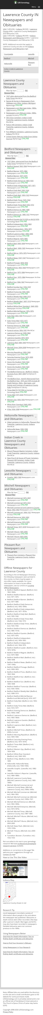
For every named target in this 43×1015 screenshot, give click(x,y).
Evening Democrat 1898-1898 (18, 326)
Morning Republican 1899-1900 (18, 352)
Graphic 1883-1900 (14, 477)
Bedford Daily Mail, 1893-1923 (18, 195)
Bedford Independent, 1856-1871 (19, 229)
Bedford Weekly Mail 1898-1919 (19, 297)
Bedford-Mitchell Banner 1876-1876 (20, 311)
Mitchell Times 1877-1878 (16, 527)
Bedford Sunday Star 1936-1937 (19, 287)
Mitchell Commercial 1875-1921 (19, 503)
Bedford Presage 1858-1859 (17, 263)
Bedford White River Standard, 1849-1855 (22, 306)
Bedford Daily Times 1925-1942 (18, 200)
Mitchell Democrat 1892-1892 (18, 517)
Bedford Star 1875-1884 (16, 272)
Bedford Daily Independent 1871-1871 (21, 186)
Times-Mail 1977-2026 (15, 395)
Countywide (8, 54)
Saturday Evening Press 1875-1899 (20, 357)
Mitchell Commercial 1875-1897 (19, 498)
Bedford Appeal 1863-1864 (17, 166)
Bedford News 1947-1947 (16, 258)
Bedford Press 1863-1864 (16, 268)
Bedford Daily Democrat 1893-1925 (20, 181)
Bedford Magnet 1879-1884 (17, 239)
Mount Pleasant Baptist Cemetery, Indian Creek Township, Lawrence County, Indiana (23, 452)
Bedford (7, 58)
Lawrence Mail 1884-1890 (16, 343)
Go (26, 91)
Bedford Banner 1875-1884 (17, 171)
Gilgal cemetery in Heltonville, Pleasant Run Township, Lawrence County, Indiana (23, 423)
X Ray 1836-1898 (13, 409)
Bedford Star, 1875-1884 (16, 277)
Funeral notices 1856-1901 (17, 330)
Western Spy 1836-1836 (16, 400)
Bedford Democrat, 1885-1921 (18, 215)
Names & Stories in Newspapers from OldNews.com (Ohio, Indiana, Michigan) (21, 102)
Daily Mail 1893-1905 (14, 316)
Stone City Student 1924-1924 (18, 362)
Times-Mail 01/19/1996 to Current (19, 390)
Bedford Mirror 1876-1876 (17, 253)
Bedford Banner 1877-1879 (17, 176)
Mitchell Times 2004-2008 (16, 347)
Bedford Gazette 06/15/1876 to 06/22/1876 (23, 219)
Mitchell (31, 58)
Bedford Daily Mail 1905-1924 (18, 190)
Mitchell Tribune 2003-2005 (17, 537)
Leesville (31, 54)
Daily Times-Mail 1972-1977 (17, 321)
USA (4, 29)
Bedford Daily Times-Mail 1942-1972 (20, 205)
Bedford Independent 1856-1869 (19, 224)
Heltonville (8, 64)
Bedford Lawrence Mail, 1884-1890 (20, 234)
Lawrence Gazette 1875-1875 (18, 338)
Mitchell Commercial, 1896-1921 (19, 512)
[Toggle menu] (39, 7)
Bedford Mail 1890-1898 (16, 243)
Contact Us (7, 854)
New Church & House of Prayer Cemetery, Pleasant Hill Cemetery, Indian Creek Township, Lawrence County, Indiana (23, 460)
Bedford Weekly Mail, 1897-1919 (19, 301)
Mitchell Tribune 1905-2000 (17, 532)
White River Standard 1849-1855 (19, 404)
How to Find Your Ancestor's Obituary (17, 943)
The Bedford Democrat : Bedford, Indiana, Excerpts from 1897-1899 (23, 373)
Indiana (19, 29)
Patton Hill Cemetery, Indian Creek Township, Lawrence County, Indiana (20, 126)
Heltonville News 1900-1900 (17, 429)
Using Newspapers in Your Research (16, 947)
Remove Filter (9, 93)
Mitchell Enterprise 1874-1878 (18, 522)
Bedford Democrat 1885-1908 (18, 210)
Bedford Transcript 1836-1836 (18, 292)
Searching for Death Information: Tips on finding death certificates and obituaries (18, 937)
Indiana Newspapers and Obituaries (19, 37)
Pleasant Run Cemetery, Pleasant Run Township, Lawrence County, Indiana (21, 556)
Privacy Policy (8, 1012)
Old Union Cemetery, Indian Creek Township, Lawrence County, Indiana (20, 119)
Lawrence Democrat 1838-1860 (18, 333)
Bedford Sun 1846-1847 (16, 282)
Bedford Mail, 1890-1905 (16, 248)
